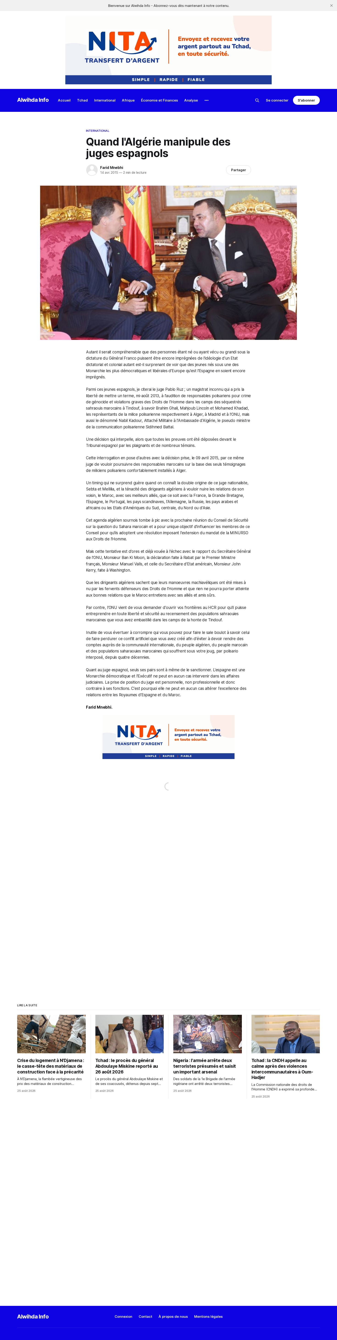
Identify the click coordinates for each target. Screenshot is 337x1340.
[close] (331, 5)
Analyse (191, 100)
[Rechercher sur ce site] (257, 100)
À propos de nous (173, 1316)
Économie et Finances (159, 100)
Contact (145, 1316)
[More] (206, 100)
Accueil (64, 100)
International (105, 100)
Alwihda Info (33, 99)
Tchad (82, 100)
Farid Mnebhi (111, 167)
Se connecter (277, 100)
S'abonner (306, 100)
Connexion (123, 1316)
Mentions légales (208, 1316)
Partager (238, 170)
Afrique (128, 100)
